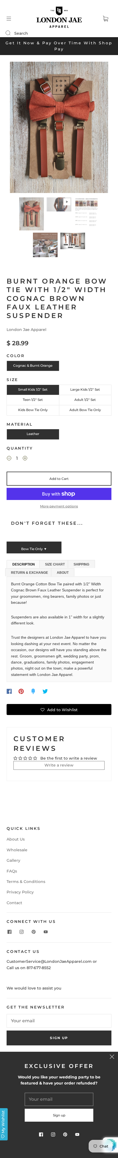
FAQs (12, 871)
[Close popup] (112, 1058)
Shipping (81, 564)
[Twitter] (45, 691)
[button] (20, 128)
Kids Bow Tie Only (33, 410)
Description (23, 564)
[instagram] (21, 932)
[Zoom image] (59, 128)
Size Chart (55, 564)
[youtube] (46, 932)
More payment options (59, 506)
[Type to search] (7, 33)
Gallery (13, 860)
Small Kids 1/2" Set (32, 389)
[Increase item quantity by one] (25, 459)
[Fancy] (33, 691)
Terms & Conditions (26, 881)
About (63, 573)
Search (21, 33)
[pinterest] (33, 932)
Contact (14, 902)
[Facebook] (9, 691)
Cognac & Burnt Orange (32, 365)
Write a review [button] (59, 765)
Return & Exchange (29, 573)
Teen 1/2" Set (33, 400)
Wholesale (17, 849)
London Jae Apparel (26, 329)
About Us (16, 839)
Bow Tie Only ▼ (34, 549)
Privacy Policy (20, 892)
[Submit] (11, 33)
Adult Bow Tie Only (85, 410)
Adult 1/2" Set (85, 400)
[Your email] (59, 1021)
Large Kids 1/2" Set (85, 389)
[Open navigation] (13, 19)
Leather (33, 434)
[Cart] (105, 19)
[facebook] (9, 932)
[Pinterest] (21, 691)
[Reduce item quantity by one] (9, 459)
